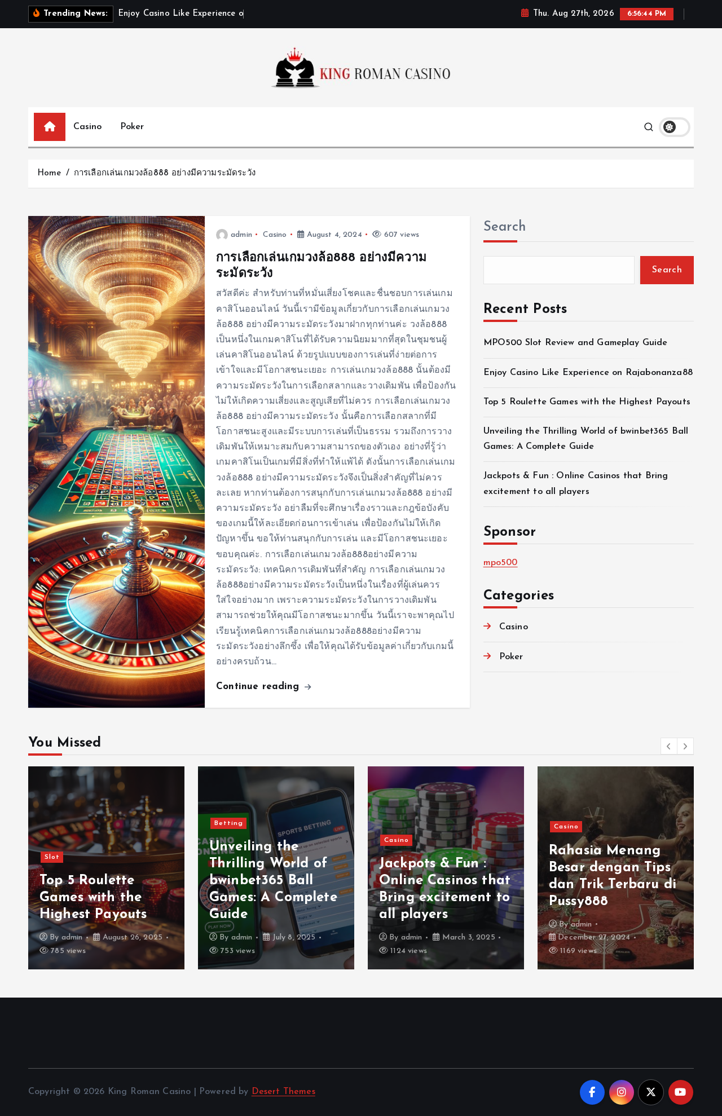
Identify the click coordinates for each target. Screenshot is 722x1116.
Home (49, 173)
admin (241, 235)
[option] (106, 867)
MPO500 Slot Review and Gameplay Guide (575, 342)
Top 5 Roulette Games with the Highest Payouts (586, 402)
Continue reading (259, 686)
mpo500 (500, 562)
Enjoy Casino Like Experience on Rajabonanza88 (588, 372)
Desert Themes (283, 1091)
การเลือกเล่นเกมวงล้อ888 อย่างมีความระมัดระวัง (165, 173)
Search (504, 227)
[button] (669, 746)
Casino (87, 126)
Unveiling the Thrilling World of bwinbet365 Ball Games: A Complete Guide (273, 880)
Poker (132, 126)
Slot (52, 857)
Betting (228, 823)
